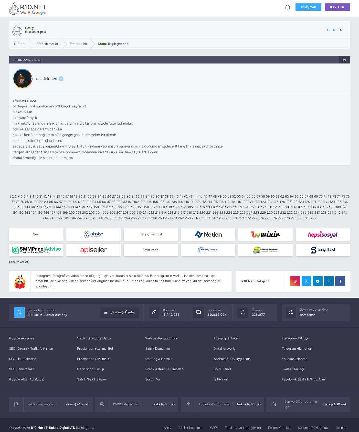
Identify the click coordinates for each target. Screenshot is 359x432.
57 (258, 196)
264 (195, 218)
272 (248, 218)
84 (46, 202)
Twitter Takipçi (293, 369)
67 (306, 196)
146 (71, 207)
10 (37, 196)
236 (310, 212)
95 (99, 202)
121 (250, 202)
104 (149, 202)
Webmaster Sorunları (161, 338)
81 (31, 202)
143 (52, 207)
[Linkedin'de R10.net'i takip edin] (329, 281)
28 (119, 196)
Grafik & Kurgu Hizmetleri (164, 369)
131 (313, 202)
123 (263, 202)
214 (164, 212)
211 (145, 212)
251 (106, 218)
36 (157, 196)
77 (13, 202)
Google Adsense (21, 338)
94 (94, 202)
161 (165, 207)
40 (177, 196)
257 (147, 218)
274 (261, 218)
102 (136, 202)
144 (58, 207)
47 (210, 196)
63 (287, 196)
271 (241, 218)
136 (345, 202)
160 (159, 207)
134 (332, 202)
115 (215, 202)
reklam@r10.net (76, 404)
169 (215, 207)
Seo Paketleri (19, 262)
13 (49, 196)
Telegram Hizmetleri (297, 348)
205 (105, 212)
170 (221, 207)
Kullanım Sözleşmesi (313, 428)
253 (120, 218)
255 (134, 218)
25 (104, 196)
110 (186, 202)
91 (80, 202)
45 (200, 196)
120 (244, 202)
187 (325, 207)
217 (183, 212)
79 (22, 202)
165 (190, 207)
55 (249, 196)
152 (108, 207)
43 (191, 196)
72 (329, 196)
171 (227, 207)
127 (288, 202)
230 (270, 212)
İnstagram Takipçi (295, 338)
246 (73, 218)
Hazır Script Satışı (90, 369)
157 (140, 207)
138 (20, 207)
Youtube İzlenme (294, 359)
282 (314, 218)
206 (112, 212)
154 (121, 207)
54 (244, 196)
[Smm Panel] (323, 234)
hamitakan (308, 315)
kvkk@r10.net (164, 404)
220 (202, 212)
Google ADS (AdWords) (26, 379)
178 (269, 207)
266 (208, 218)
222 (215, 212)
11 (41, 196)
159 (152, 207)
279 (293, 218)
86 (56, 202)
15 (58, 196)
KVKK (214, 428)
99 (118, 202)
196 (46, 212)
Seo (36, 234)
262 (181, 218)
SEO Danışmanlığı (22, 369)
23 (94, 196)
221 (208, 212)
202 (85, 212)
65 (297, 196)
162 (171, 207)
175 (251, 207)
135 (338, 202)
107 (167, 202)
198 (59, 212)
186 (319, 207)
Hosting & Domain (158, 359)
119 (238, 202)
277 (280, 218)
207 (119, 212)
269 (229, 218)
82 (36, 202)
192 (21, 212)
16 (62, 196)
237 (317, 212)
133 (326, 202)
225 (236, 212)
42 (186, 196)
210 (139, 212)
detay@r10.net (335, 404)
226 (243, 212)
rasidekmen (46, 78)
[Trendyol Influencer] (265, 234)
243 (52, 218)
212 (151, 212)
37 (162, 196)
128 (294, 202)
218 (189, 212)
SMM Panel (222, 369)
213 (157, 212)
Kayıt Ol (337, 7)
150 (96, 207)
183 (300, 207)
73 (334, 196)
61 (277, 196)
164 (184, 207)
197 (52, 212)
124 (269, 202)
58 (263, 196)
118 (232, 202)
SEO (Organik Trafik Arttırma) (31, 348)
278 (287, 218)
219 (195, 212)
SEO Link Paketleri (23, 359)
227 (249, 212)
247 (80, 218)
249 (93, 218)
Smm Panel (151, 250)
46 (205, 196)
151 (102, 207)
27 (114, 196)
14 (54, 196)
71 (325, 196)
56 (253, 196)
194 (33, 212)
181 (287, 207)
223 (222, 212)
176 (257, 207)
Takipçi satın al (151, 234)
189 (338, 207)
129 (301, 202)
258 (154, 218)
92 (84, 202)
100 (124, 202)
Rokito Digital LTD (62, 428)
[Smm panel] (36, 250)
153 (114, 207)
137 (14, 207)
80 (27, 202)
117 (227, 202)
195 (40, 212)
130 (307, 202)
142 (45, 207)
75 (343, 196)
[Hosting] (93, 234)
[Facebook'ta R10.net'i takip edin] (340, 281)
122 (257, 202)
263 (188, 218)
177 (263, 207)
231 (276, 212)
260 (168, 218)
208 (126, 212)
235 (303, 212)
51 (229, 196)
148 (83, 207)
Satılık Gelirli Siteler (91, 379)
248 (86, 218)
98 (114, 202)
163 (177, 207)
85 (51, 202)
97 (109, 202)
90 (75, 202)
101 (130, 202)
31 (133, 196)
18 (71, 196)
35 (152, 196)
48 (215, 196)
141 (39, 207)
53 (239, 196)
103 (142, 202)
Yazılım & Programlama (94, 338)
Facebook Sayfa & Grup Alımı (304, 379)
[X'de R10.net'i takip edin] (306, 281)
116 (221, 202)
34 (147, 196)
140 (33, 207)
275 (267, 218)
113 (203, 202)
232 (283, 212)
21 (85, 196)
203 (92, 212)
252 (113, 218)
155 (127, 207)
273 (254, 218)
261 (174, 218)
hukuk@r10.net (249, 404)
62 (282, 196)
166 (196, 207)
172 (233, 207)
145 (64, 207)
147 (77, 207)
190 (344, 207)
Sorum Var (153, 379)
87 (61, 202)
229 (263, 212)
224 (229, 212)
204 (99, 212)
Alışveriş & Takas (226, 338)
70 (321, 196)
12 (45, 196)
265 (201, 218)
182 (294, 207)
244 (59, 218)
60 (273, 196)
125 (276, 202)
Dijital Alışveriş (224, 348)
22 (90, 196)
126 (282, 202)
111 (192, 202)
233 (290, 212)
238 (324, 212)
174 (245, 207)
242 (46, 218)
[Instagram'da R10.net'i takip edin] (295, 281)
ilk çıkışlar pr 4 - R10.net (28, 8)
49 (220, 196)
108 (174, 202)
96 (104, 202)
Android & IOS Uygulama (232, 359)
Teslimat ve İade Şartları (243, 428)
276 (274, 218)
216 (177, 212)
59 (268, 196)
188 (332, 207)
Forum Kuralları (279, 428)
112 (197, 202)
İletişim (341, 428)
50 (225, 196)
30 (128, 196)
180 (282, 207)
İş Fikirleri (221, 379)
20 (80, 196)
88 (65, 202)
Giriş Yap (308, 7)
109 (180, 202)
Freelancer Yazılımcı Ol (94, 359)
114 (209, 202)
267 (215, 218)
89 (70, 202)
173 (239, 207)
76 (348, 196)
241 (344, 212)
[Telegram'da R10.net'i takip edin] (318, 281)
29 (124, 196)
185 (313, 207)
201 (78, 212)
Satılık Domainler (157, 348)
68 (311, 196)
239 (331, 212)
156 (134, 207)
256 (141, 218)
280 (300, 218)
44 (196, 196)
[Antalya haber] (265, 250)
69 (316, 196)
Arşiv (167, 428)
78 (18, 202)
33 (143, 196)
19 (75, 196)
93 (89, 202)
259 (161, 218)
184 (306, 207)
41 (181, 196)
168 (209, 207)
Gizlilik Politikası (190, 428)
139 (27, 207)
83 (41, 202)
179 (275, 207)
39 (172, 196)
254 (127, 218)
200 (72, 212)
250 (100, 218)
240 (337, 212)
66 (302, 196)
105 (155, 202)
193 (27, 212)
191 (14, 212)
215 (170, 212)
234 (297, 212)
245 (66, 218)
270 (235, 218)
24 (99, 196)
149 (90, 207)
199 (65, 212)
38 (167, 196)
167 (202, 207)
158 (146, 207)
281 (307, 218)
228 (256, 212)
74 (338, 196)
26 (109, 196)
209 (133, 212)
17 (67, 196)
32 (138, 196)
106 (161, 202)
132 (319, 202)
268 (222, 218)
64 (292, 196)
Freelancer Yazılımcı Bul (95, 348)
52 (234, 196)
